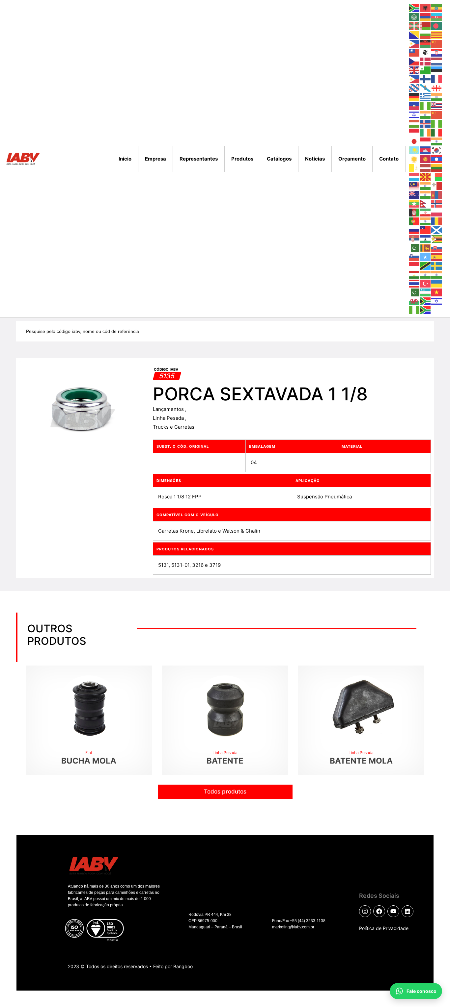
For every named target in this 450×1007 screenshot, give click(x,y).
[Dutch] (436, 61)
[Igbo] (436, 123)
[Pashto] (414, 212)
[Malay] (414, 185)
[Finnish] (425, 79)
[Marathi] (425, 194)
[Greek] (425, 96)
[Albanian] (425, 8)
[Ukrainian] (436, 283)
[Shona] (436, 239)
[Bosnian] (414, 34)
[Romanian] (436, 221)
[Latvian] (425, 167)
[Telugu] (436, 274)
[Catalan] (436, 34)
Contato (389, 159)
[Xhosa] (425, 301)
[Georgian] (436, 88)
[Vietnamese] (436, 292)
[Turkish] (425, 283)
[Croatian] (436, 52)
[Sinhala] (425, 247)
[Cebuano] (414, 43)
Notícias (315, 159)
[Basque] (414, 25)
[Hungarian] (414, 123)
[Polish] (436, 212)
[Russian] (414, 230)
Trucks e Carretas (173, 427)
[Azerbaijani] (436, 16)
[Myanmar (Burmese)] (414, 203)
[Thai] (414, 283)
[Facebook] (379, 911)
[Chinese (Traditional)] (414, 52)
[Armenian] (425, 16)
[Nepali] (425, 203)
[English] (414, 70)
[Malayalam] (425, 185)
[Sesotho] (425, 239)
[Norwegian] (436, 203)
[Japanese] (414, 141)
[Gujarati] (436, 96)
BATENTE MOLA (361, 761)
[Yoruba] (414, 310)
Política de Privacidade (383, 928)
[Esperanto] (425, 70)
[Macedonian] (425, 176)
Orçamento (352, 159)
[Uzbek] (425, 292)
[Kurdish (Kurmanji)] (414, 159)
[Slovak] (436, 247)
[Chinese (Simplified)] (436, 43)
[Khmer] (425, 150)
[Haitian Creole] (414, 105)
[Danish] (425, 61)
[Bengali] (436, 25)
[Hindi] (425, 114)
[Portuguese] (414, 221)
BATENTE (225, 761)
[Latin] (414, 167)
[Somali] (425, 256)
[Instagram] (365, 911)
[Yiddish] (436, 301)
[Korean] (436, 150)
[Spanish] (436, 256)
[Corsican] (425, 52)
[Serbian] (414, 239)
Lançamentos (169, 409)
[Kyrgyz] (425, 159)
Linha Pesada (169, 418)
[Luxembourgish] (414, 176)
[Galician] (425, 88)
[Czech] (414, 61)
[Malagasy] (436, 176)
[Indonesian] (414, 132)
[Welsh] (414, 301)
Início (125, 159)
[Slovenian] (414, 256)
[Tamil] (425, 274)
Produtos (242, 159)
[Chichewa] (425, 43)
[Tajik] (414, 274)
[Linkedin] (407, 911)
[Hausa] (425, 105)
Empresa (155, 159)
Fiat (88, 752)
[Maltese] (436, 185)
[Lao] (436, 159)
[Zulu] (425, 310)
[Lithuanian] (436, 167)
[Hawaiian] (436, 105)
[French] (436, 79)
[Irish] (425, 132)
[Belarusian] (425, 25)
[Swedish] (436, 265)
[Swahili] (425, 265)
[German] (414, 96)
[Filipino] (414, 79)
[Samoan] (425, 230)
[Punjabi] (425, 221)
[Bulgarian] (425, 34)
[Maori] (414, 194)
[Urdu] (414, 292)
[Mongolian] (436, 194)
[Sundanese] (414, 265)
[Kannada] (436, 141)
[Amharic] (436, 8)
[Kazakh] (414, 150)
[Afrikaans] (414, 8)
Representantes (199, 159)
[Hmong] (436, 114)
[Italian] (436, 132)
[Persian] (425, 212)
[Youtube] (393, 911)
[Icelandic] (425, 123)
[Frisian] (414, 88)
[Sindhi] (414, 247)
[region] (85, 948)
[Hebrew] (414, 114)
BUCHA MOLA (88, 761)
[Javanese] (425, 141)
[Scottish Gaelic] (436, 230)
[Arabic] (414, 16)
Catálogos (279, 159)
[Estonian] (436, 70)
